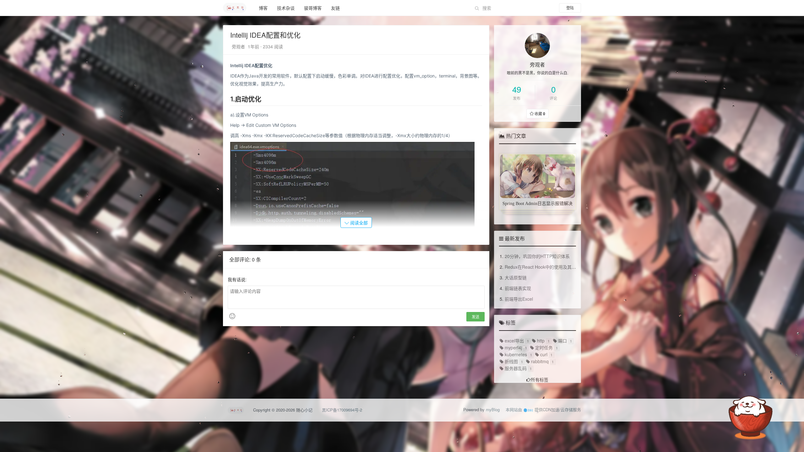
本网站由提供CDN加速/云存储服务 (543, 409)
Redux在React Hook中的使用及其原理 (542, 267)
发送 (475, 316)
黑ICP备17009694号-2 (342, 410)
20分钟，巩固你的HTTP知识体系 (537, 256)
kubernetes (515, 354)
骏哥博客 (313, 8)
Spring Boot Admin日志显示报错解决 (538, 203)
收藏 (539, 113)
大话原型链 (516, 277)
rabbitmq (539, 361)
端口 (562, 340)
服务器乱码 (515, 368)
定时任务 (543, 347)
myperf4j (512, 347)
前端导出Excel (519, 299)
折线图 (510, 361)
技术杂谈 (286, 8)
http (540, 340)
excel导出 (513, 340)
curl (543, 354)
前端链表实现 (518, 288)
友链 (335, 8)
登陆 (570, 7)
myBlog (493, 409)
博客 (263, 8)
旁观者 (239, 46)
